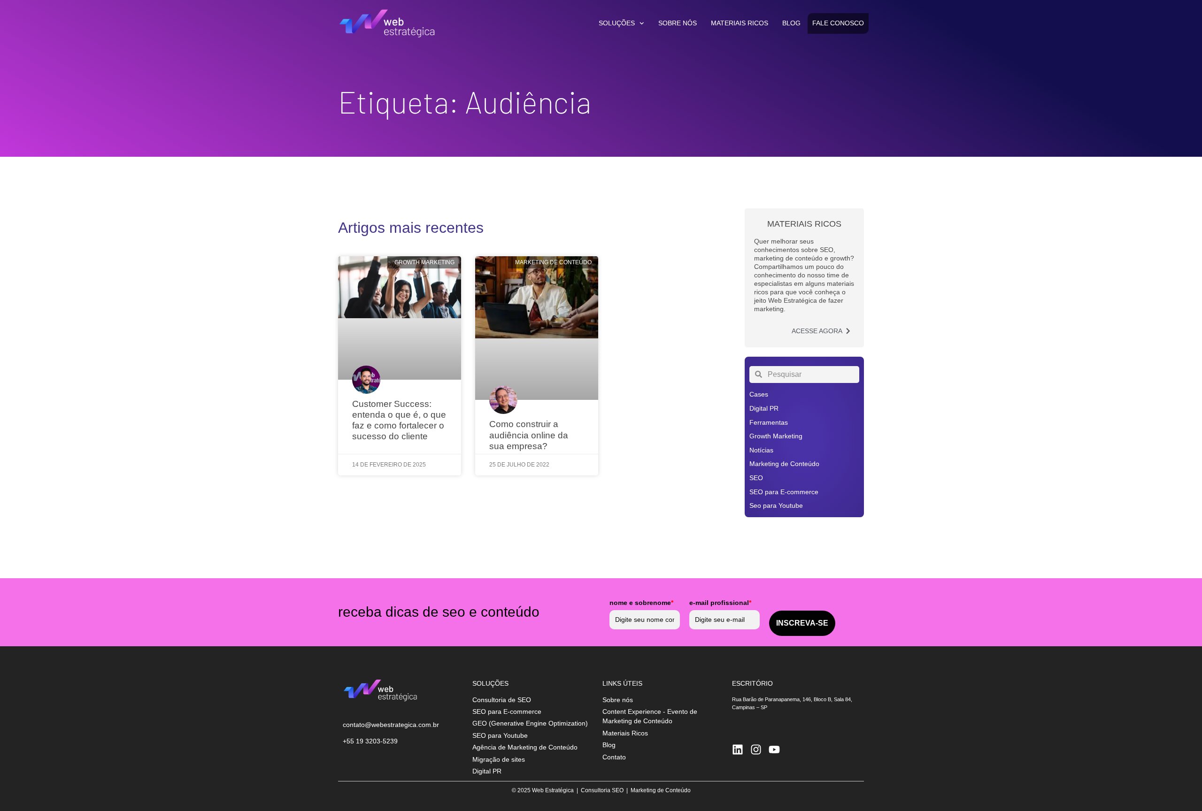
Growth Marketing (775, 436)
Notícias (761, 450)
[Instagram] (756, 749)
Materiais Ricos (739, 23)
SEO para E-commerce (783, 492)
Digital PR (763, 408)
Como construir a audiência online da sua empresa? (528, 435)
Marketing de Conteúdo (784, 463)
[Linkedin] (737, 749)
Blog (791, 23)
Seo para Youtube (776, 505)
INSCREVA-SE (802, 623)
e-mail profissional (720, 602)
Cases (758, 394)
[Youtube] (774, 749)
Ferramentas (768, 422)
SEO (756, 478)
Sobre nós (677, 23)
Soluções (617, 23)
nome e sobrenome (641, 602)
